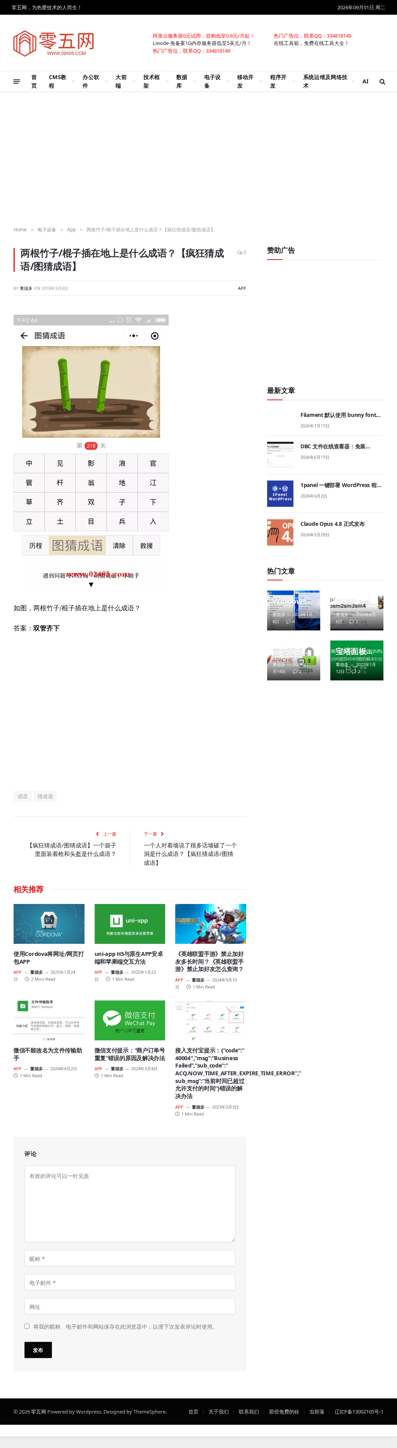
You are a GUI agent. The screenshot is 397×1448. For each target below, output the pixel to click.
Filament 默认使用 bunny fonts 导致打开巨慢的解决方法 (339, 415)
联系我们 (249, 1411)
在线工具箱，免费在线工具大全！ (311, 43)
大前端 (121, 81)
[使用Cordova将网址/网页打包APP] (49, 924)
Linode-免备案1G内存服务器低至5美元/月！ (202, 43)
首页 (34, 81)
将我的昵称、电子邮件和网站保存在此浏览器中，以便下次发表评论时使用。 (125, 1326)
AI (365, 81)
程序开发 (278, 81)
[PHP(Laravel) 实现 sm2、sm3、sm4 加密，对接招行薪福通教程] (356, 610)
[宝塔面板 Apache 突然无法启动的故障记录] (293, 660)
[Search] (381, 81)
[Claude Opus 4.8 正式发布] (280, 532)
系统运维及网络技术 (325, 81)
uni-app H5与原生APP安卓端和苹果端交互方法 (129, 957)
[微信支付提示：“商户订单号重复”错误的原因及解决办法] (130, 1020)
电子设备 (212, 81)
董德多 (26, 288)
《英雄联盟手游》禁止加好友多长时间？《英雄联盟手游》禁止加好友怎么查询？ (209, 961)
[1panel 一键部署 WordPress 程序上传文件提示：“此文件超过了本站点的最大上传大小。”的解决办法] (280, 493)
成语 (22, 796)
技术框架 (151, 81)
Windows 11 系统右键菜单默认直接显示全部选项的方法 (293, 601)
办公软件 (91, 81)
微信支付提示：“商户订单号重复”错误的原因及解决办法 (130, 1054)
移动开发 (245, 81)
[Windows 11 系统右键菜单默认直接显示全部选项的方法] (293, 610)
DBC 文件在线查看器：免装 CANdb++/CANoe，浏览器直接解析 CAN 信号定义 (340, 446)
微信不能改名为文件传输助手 (48, 1054)
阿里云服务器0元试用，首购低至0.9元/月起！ (204, 35)
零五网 (38, 1411)
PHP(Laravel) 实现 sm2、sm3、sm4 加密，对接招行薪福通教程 (355, 601)
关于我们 (219, 1411)
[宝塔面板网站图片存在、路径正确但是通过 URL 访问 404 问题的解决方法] (356, 660)
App (242, 288)
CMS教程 (57, 81)
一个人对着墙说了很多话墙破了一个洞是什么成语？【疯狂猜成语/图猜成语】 (190, 853)
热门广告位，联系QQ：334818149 (312, 35)
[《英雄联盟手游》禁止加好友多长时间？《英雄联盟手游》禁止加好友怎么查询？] (210, 924)
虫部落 (317, 1411)
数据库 (182, 81)
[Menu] (17, 81)
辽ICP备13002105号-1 (359, 1411)
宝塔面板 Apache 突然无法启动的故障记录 (292, 651)
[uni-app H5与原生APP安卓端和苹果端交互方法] (130, 924)
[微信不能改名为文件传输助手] (49, 1020)
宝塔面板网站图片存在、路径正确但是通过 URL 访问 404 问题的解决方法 (355, 651)
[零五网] (54, 43)
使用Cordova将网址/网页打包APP (49, 957)
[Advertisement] (130, 711)
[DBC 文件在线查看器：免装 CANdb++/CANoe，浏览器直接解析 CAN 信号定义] (280, 455)
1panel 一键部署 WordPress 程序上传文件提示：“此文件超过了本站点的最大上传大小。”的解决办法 (341, 485)
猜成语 (45, 796)
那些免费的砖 (284, 1411)
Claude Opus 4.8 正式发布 (332, 523)
